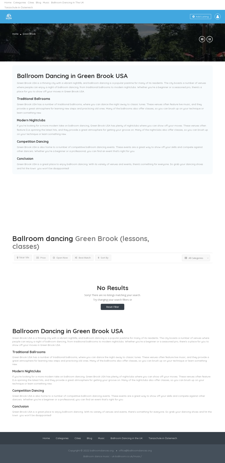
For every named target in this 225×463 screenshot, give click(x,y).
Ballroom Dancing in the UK (67, 2)
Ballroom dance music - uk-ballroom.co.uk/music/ (112, 456)
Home (7, 2)
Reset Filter (112, 307)
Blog (38, 2)
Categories (19, 2)
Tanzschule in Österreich (18, 7)
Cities (31, 2)
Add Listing (202, 16)
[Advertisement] (112, 198)
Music (46, 2)
